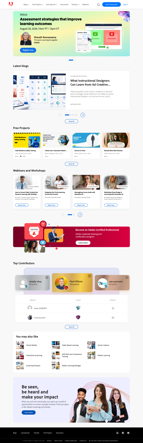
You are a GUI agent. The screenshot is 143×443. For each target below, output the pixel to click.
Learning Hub (51, 4)
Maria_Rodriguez (50, 153)
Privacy (49, 441)
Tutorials (75, 4)
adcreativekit (75, 104)
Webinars (85, 4)
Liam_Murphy (19, 153)
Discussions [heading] (59, 433)
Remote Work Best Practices (113, 150)
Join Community (111, 4)
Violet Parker (107, 153)
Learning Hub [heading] (25, 433)
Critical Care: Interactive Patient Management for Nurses (63, 150)
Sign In (125, 4)
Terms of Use (58, 441)
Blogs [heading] (15, 433)
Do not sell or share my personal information (103, 441)
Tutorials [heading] (36, 433)
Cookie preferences (71, 441)
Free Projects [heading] (48, 433)
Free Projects (37, 4)
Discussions (64, 4)
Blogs (25, 4)
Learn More (29, 412)
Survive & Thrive (80, 150)
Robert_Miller (78, 153)
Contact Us (83, 441)
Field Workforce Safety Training (25, 150)
